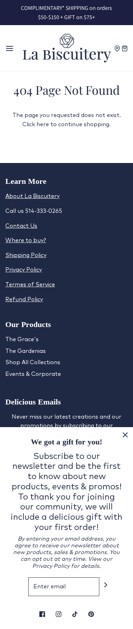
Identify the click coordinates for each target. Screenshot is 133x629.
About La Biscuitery (32, 196)
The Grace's (22, 339)
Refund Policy (24, 299)
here (43, 124)
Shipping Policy (25, 255)
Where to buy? (25, 240)
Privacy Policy (23, 270)
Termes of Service (30, 284)
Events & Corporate (33, 374)
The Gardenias (25, 351)
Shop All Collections (32, 362)
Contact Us (21, 226)
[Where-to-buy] (118, 48)
